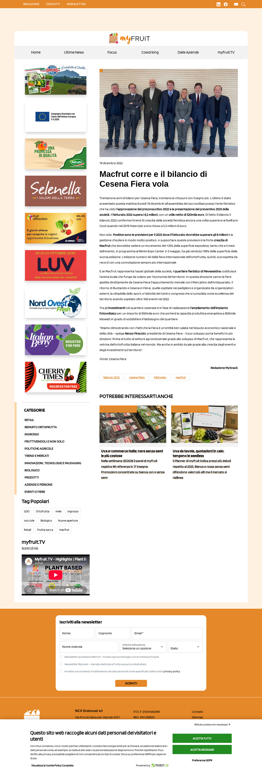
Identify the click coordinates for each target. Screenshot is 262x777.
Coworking (150, 52)
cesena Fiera (137, 377)
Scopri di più (30, 548)
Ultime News (74, 52)
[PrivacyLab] (159, 765)
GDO (27, 511)
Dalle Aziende (188, 52)
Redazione (31, 4)
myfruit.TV (226, 52)
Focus (112, 52)
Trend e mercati (37, 456)
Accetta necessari (202, 749)
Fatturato (160, 377)
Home (36, 52)
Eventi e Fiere (35, 492)
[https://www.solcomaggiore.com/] (56, 119)
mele (58, 511)
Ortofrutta (42, 511)
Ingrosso (32, 434)
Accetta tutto (202, 738)
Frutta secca (45, 530)
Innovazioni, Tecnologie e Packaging (53, 463)
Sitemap (197, 717)
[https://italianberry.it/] (56, 343)
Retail (29, 420)
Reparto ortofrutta (41, 427)
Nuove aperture (68, 520)
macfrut (64, 530)
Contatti (197, 712)
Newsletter (76, 4)
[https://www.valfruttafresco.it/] (56, 157)
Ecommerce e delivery (118, 409)
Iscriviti (131, 683)
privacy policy (172, 671)
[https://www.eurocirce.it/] (56, 82)
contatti (53, 4)
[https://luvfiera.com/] (56, 268)
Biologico (32, 470)
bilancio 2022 (111, 377)
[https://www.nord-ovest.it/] (56, 305)
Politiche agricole (39, 448)
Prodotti (32, 477)
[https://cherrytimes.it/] (56, 380)
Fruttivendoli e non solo (44, 441)
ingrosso (73, 511)
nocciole (29, 520)
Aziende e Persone (38, 484)
